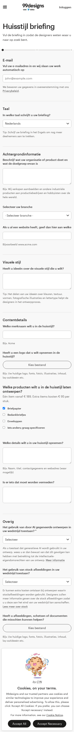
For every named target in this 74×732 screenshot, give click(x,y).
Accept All (19, 723)
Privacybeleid (11, 90)
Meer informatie (55, 560)
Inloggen (65, 7)
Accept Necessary (49, 723)
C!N (39, 681)
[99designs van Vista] (33, 7)
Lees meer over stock (15, 606)
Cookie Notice (54, 715)
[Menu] (5, 7)
